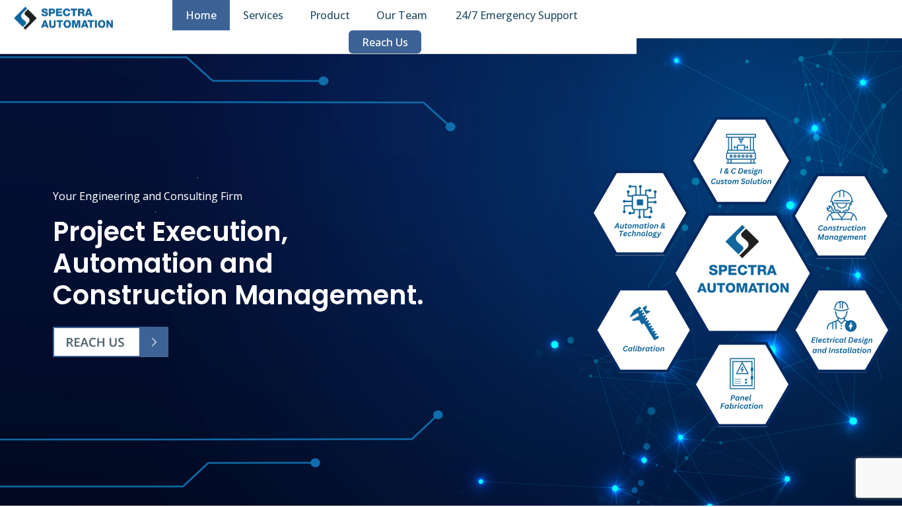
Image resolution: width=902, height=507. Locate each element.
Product (330, 15)
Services (263, 15)
